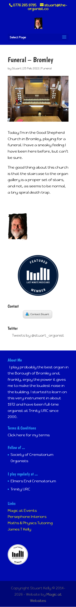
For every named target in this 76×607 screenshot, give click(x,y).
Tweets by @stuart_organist (38, 335)
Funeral (46, 68)
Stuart (16, 68)
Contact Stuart (39, 314)
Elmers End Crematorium (33, 481)
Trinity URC (20, 489)
